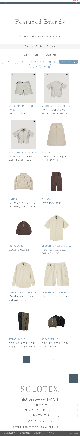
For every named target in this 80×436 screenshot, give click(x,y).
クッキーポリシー (39, 420)
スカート (51, 62)
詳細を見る (76, 433)
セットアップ (68, 62)
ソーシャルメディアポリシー (39, 415)
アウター (9, 62)
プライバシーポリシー (39, 410)
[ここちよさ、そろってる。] (4, 2)
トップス (24, 62)
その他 (46, 66)
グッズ (34, 66)
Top (27, 46)
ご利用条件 (40, 405)
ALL (26, 55)
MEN (38, 55)
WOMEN (51, 55)
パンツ (37, 62)
